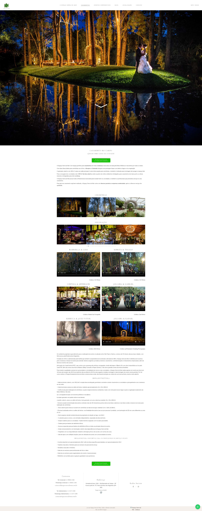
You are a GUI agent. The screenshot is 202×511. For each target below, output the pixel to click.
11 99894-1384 (70, 480)
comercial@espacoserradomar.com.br (66, 485)
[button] (59, 208)
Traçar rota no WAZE (101, 490)
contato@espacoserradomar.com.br (66, 496)
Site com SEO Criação (100, 509)
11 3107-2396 (71, 491)
